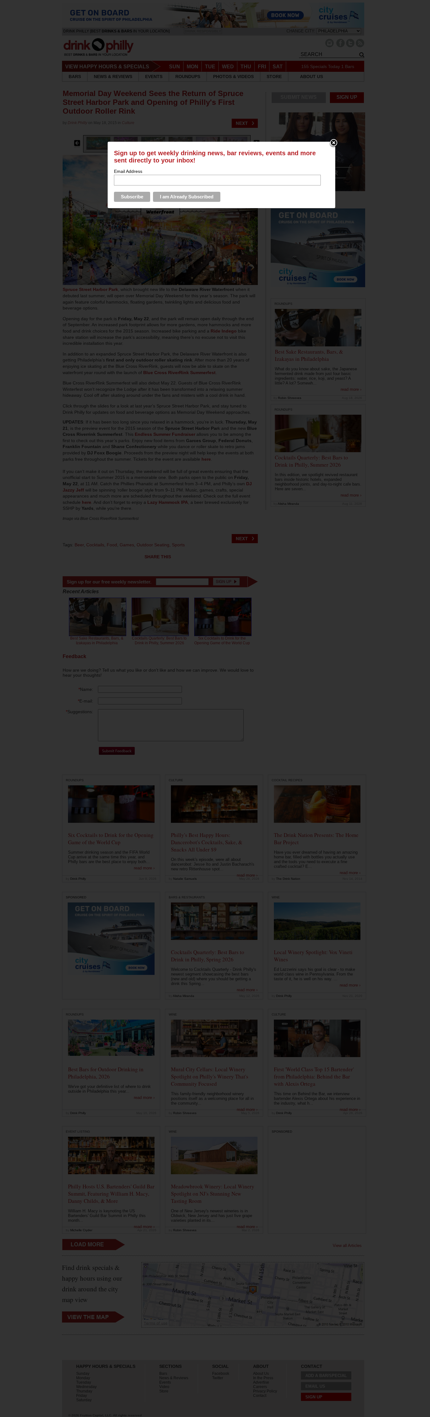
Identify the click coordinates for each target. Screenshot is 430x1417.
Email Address (128, 171)
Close (333, 143)
